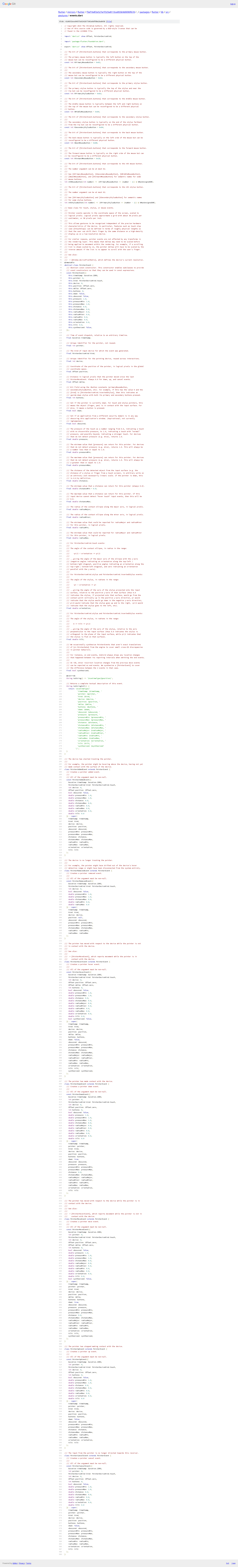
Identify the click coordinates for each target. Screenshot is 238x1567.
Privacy (22, 1563)
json (234, 1563)
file (109, 21)
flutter (61, 12)
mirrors (71, 12)
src (167, 12)
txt (227, 1563)
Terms (28, 1563)
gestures (63, 15)
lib (162, 12)
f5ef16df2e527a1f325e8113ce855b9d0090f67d (111, 12)
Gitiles (15, 1563)
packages (145, 12)
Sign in (233, 4)
